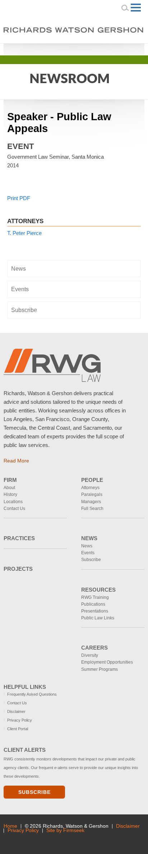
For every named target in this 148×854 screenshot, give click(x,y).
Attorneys (90, 487)
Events (20, 289)
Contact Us (14, 508)
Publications (93, 604)
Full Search (92, 508)
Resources (98, 590)
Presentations (94, 611)
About (9, 487)
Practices (19, 538)
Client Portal (17, 729)
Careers (94, 648)
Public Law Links (97, 617)
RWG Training (95, 597)
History (10, 494)
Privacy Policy (19, 720)
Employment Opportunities (107, 662)
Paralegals (91, 494)
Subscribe (24, 310)
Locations (13, 501)
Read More (16, 461)
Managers (91, 501)
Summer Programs (99, 669)
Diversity (89, 655)
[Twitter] (117, 49)
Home (10, 826)
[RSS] (127, 49)
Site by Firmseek (65, 830)
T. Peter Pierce (24, 233)
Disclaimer (16, 711)
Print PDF (18, 198)
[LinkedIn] (107, 49)
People (92, 480)
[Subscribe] (52, 840)
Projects (18, 569)
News (18, 269)
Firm (10, 480)
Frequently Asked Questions (32, 694)
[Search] (125, 8)
